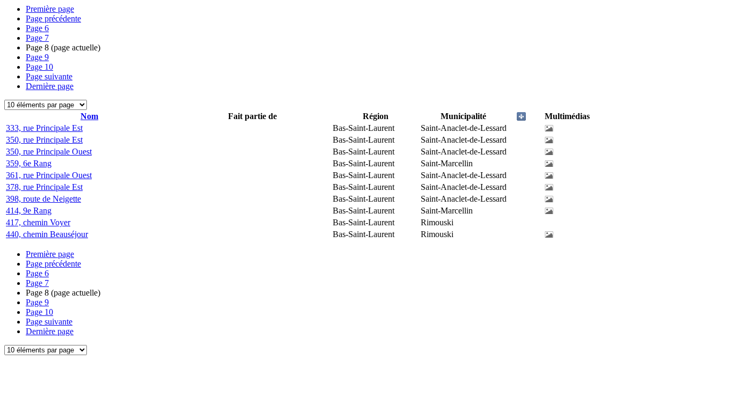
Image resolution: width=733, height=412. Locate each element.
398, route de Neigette (43, 198)
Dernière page (50, 86)
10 (39, 66)
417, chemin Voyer (38, 222)
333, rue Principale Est (44, 128)
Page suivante (49, 76)
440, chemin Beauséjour (47, 234)
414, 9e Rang (29, 210)
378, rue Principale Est (44, 187)
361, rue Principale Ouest (49, 175)
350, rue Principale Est (44, 139)
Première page (50, 8)
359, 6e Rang (29, 163)
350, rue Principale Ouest (49, 151)
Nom (89, 116)
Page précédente (53, 18)
